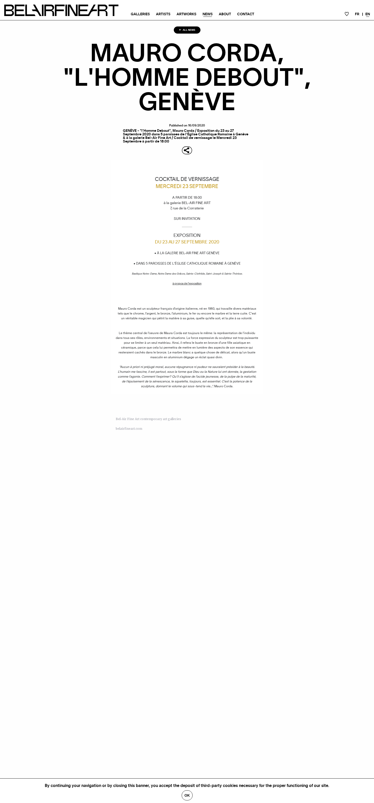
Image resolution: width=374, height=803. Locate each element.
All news (188, 30)
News (208, 14)
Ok (187, 795)
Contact (245, 14)
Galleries (140, 14)
